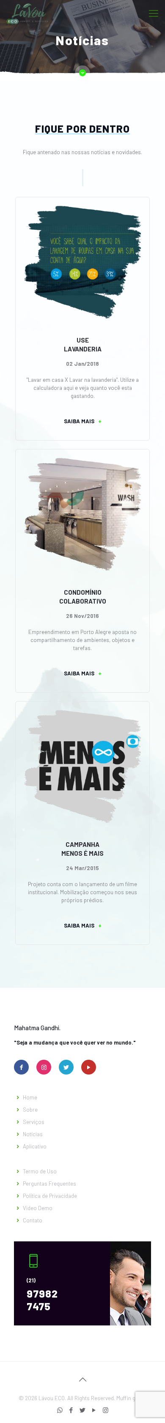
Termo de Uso (40, 1171)
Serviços (33, 1121)
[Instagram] (105, 1410)
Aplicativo (35, 1146)
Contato (32, 1220)
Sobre (30, 1109)
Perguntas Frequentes (49, 1183)
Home (30, 1097)
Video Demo (37, 1208)
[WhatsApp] (59, 1410)
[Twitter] (82, 1410)
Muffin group (131, 1398)
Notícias (33, 1134)
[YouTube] (94, 1410)
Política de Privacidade (50, 1195)
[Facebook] (71, 1410)
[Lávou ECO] (27, 12)
